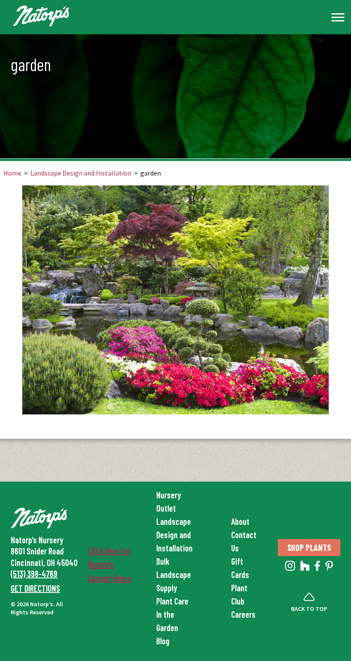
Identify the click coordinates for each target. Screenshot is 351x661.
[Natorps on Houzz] (304, 568)
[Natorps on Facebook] (317, 568)
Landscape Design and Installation (80, 173)
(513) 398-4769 (34, 574)
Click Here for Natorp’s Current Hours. (110, 564)
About (240, 521)
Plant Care (172, 601)
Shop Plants (309, 547)
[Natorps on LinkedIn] (290, 568)
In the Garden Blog (167, 627)
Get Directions (35, 588)
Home (12, 173)
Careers (243, 614)
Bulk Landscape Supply (173, 574)
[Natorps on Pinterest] (329, 568)
